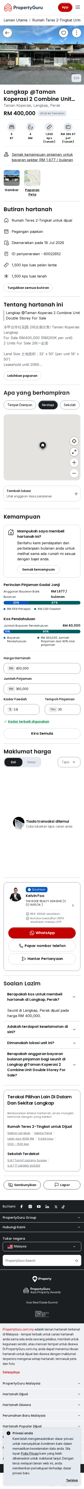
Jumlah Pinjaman (18, 678)
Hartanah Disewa (17, 1405)
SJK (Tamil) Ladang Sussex (27, 1160)
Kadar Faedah (15, 699)
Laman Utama (15, 20)
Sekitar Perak (43, 1133)
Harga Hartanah (17, 658)
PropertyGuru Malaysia (21, 1383)
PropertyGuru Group (19, 1217)
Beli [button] (13, 762)
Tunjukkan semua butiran (28, 288)
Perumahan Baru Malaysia (24, 1415)
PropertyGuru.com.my (18, 1329)
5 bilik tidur (46, 1139)
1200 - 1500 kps (18, 1144)
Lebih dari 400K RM (20, 1139)
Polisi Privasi (30, 1453)
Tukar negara (14, 1238)
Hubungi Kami (14, 1227)
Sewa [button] (31, 762)
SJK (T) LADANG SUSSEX (23, 1166)
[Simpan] (63, 33)
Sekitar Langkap (18, 1133)
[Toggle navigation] (77, 7)
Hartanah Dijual (15, 1394)
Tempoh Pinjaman (60, 699)
